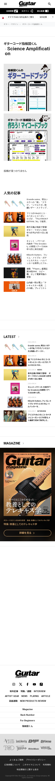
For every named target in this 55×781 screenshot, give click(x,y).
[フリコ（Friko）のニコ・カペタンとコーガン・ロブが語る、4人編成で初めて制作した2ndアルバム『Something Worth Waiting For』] (15, 416)
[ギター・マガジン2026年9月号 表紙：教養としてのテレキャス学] (27, 514)
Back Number (27, 715)
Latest (12, 337)
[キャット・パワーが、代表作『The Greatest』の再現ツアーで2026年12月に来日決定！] (15, 388)
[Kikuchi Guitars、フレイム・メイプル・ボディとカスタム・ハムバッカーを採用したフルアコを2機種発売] (15, 402)
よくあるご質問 (16, 760)
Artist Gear (12, 696)
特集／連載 (26, 691)
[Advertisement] (27, 578)
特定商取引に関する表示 (27, 769)
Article (45, 696)
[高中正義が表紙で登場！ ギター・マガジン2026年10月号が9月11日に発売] (15, 374)
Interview (41, 411)
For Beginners (27, 720)
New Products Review (33, 701)
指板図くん (27, 726)
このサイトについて (31, 765)
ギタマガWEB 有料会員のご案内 (21, 17)
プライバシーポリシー (36, 760)
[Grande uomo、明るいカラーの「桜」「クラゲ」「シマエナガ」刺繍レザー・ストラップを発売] (15, 347)
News (39, 370)
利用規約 (47, 765)
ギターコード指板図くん (32, 24)
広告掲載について (12, 765)
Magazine (14, 443)
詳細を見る (27, 533)
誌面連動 (13, 701)
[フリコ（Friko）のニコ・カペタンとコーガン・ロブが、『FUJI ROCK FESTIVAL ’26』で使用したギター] (15, 360)
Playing (34, 696)
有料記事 (43, 17)
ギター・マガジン (11, 24)
